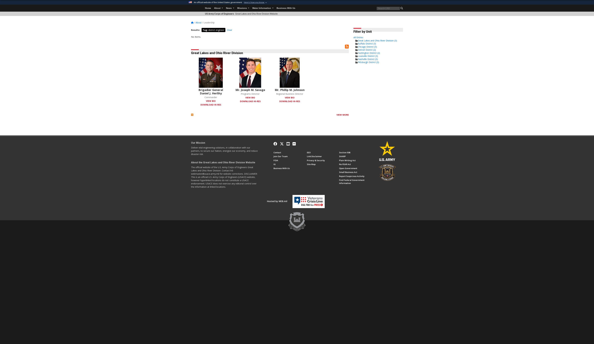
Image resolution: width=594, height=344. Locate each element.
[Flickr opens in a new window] (294, 144)
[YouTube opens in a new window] (288, 144)
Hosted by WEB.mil (277, 201)
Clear (229, 30)
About (217, 8)
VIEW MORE (342, 114)
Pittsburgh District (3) (368, 62)
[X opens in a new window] (282, 144)
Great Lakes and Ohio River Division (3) (377, 40)
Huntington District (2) (369, 52)
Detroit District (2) (367, 49)
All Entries (358, 37)
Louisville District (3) (368, 56)
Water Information (262, 8)
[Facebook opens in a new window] (275, 144)
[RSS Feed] (192, 114)
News (229, 8)
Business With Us (286, 8)
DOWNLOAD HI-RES (210, 104)
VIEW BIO (211, 100)
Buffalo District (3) (367, 43)
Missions (242, 8)
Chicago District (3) (367, 46)
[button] (255, 2)
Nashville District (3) (368, 59)
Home (208, 8)
